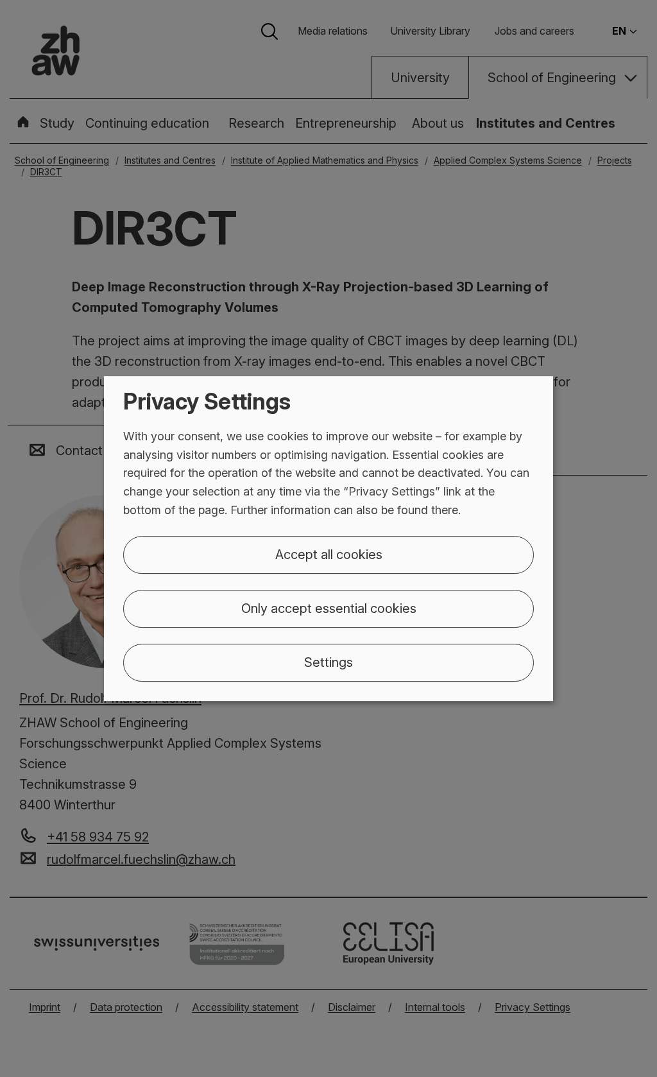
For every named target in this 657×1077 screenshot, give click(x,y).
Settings (328, 662)
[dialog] (328, 538)
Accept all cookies (328, 554)
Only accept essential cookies (328, 608)
